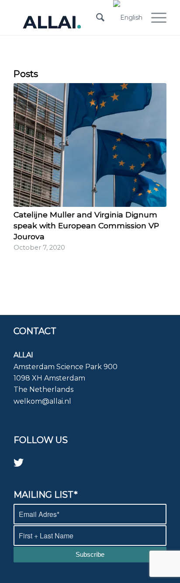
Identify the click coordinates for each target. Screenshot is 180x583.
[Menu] (154, 17)
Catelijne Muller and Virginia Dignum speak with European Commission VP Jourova (86, 225)
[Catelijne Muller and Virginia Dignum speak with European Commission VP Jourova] (90, 145)
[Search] (95, 17)
